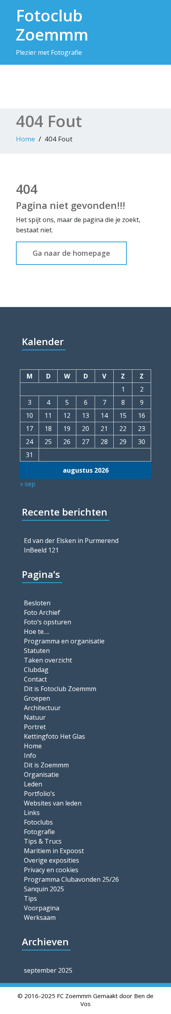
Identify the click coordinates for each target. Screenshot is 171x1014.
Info (30, 755)
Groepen (37, 698)
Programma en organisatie (64, 641)
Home (25, 138)
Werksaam (40, 917)
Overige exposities (51, 860)
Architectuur (42, 707)
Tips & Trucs (43, 841)
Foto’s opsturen (47, 622)
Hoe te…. (36, 631)
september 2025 (48, 970)
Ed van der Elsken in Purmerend (71, 540)
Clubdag (36, 669)
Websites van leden (53, 803)
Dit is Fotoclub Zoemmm (60, 688)
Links (32, 812)
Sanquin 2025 (44, 889)
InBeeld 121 (41, 550)
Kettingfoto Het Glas (54, 736)
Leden (33, 784)
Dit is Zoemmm (46, 765)
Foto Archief (42, 612)
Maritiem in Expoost (54, 850)
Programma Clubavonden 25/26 (71, 879)
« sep (27, 483)
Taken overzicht (48, 660)
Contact (35, 679)
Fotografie (39, 831)
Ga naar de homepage (71, 253)
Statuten (37, 650)
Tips (30, 898)
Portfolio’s (39, 793)
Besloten (37, 603)
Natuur (35, 717)
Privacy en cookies (51, 869)
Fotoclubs (38, 822)
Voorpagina (41, 908)
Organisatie (41, 774)
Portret (35, 726)
